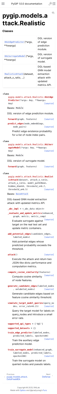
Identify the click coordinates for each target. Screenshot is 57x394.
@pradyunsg (35, 390)
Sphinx (23, 390)
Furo (45, 390)
